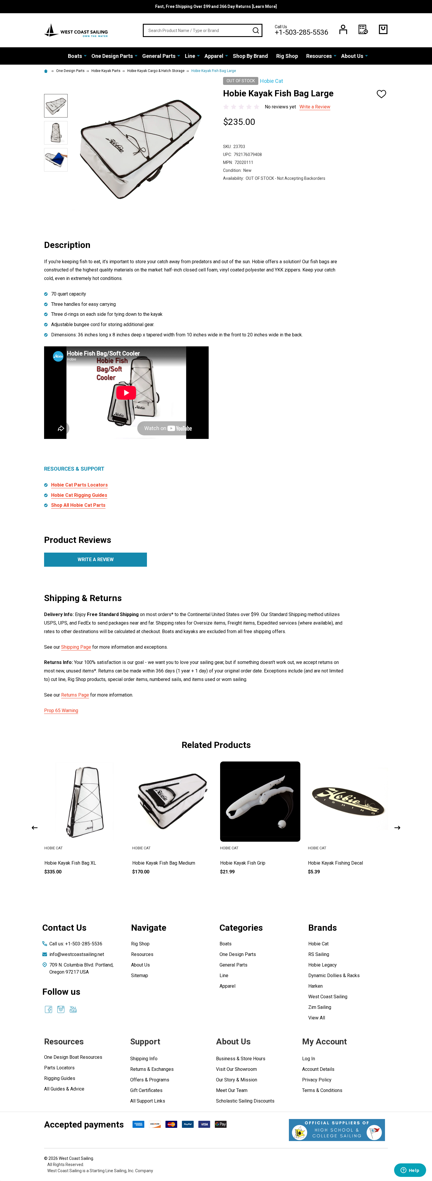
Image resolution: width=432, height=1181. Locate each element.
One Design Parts (112, 56)
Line (190, 56)
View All (316, 1018)
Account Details (318, 1069)
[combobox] (202, 30)
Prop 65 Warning (61, 710)
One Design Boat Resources (73, 1057)
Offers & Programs (149, 1080)
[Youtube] (73, 1009)
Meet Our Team (231, 1090)
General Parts (158, 56)
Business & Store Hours (240, 1058)
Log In (308, 1058)
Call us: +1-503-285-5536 (75, 944)
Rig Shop (287, 56)
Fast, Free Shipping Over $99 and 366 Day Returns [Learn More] (216, 6)
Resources (319, 56)
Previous (35, 828)
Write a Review (314, 107)
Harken (315, 986)
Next (397, 828)
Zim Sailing (319, 1007)
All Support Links (147, 1101)
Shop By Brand (250, 56)
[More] (85, 55)
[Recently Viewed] (363, 29)
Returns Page (75, 695)
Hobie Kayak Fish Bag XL (70, 863)
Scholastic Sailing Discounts (245, 1101)
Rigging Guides (59, 1078)
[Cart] (383, 29)
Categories (241, 927)
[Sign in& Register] (343, 29)
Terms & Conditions (322, 1090)
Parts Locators (59, 1068)
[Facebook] (48, 1009)
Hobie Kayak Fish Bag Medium (163, 863)
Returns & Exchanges (152, 1069)
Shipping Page (76, 647)
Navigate (148, 927)
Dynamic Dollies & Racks (334, 975)
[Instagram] (61, 1009)
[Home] (46, 71)
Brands (322, 927)
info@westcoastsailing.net (76, 954)
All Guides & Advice (64, 1089)
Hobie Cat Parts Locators (79, 485)
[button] (337, 1130)
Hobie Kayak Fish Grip (242, 863)
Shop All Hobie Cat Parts (78, 505)
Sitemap (139, 975)
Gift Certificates (146, 1090)
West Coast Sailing (327, 996)
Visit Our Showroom (236, 1069)
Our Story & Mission (236, 1080)
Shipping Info (144, 1058)
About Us (352, 56)
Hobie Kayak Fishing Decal (335, 863)
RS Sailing (318, 954)
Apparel (214, 56)
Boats (75, 56)
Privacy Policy (316, 1080)
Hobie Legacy (322, 965)
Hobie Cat (318, 944)
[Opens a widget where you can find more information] (410, 1170)
